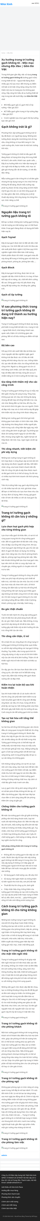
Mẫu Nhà (10, 53)
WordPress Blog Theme (22, 1216)
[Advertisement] (20, 28)
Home (3, 53)
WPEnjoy (34, 1216)
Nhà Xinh (6, 4)
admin (4, 1155)
